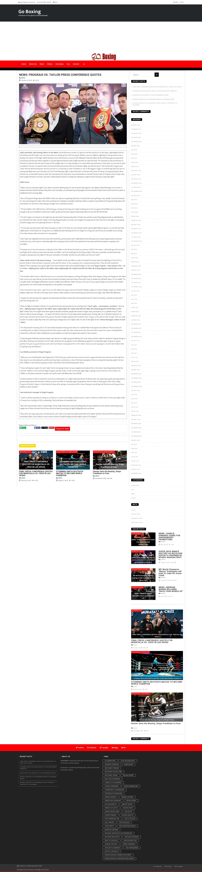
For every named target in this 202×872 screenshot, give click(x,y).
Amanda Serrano (112, 764)
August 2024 (135, 196)
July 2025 (134, 150)
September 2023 (136, 241)
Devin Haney (131, 800)
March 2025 (135, 166)
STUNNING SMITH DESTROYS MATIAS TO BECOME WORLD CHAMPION (69, 473)
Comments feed (136, 518)
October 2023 (136, 237)
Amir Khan (128, 764)
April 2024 (134, 212)
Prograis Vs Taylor (62, 428)
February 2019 (136, 465)
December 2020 (136, 374)
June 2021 (134, 349)
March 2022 (135, 312)
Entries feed (135, 514)
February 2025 (136, 171)
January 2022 (135, 320)
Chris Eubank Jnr (131, 786)
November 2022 (136, 278)
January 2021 (135, 370)
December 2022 (136, 274)
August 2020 (135, 390)
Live (132, 490)
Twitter (169, 866)
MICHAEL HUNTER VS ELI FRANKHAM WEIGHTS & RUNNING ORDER (153, 99)
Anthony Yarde (111, 775)
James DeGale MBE (112, 811)
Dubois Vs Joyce (111, 808)
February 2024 (136, 220)
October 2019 (136, 432)
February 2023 (136, 266)
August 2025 (135, 146)
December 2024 (136, 179)
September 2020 (136, 386)
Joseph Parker (110, 815)
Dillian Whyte (110, 804)
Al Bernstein (110, 761)
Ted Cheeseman (132, 848)
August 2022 (135, 291)
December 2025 (136, 129)
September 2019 (136, 436)
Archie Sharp (128, 775)
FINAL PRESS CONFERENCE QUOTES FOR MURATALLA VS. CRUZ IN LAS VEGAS (36, 473)
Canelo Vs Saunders (113, 782)
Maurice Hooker (111, 829)
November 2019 (136, 428)
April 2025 (134, 162)
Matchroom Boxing (127, 826)
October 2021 (135, 332)
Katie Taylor (130, 818)
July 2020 (134, 395)
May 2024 (134, 208)
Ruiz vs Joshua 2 (111, 840)
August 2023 (135, 245)
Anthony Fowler (112, 768)
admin (23, 78)
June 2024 (134, 204)
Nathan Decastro (112, 837)
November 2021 (136, 328)
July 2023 (134, 249)
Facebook (157, 866)
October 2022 (136, 283)
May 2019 (134, 453)
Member (175, 2)
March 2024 (135, 216)
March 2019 (135, 461)
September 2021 (136, 337)
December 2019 (136, 424)
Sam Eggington (130, 840)
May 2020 (134, 403)
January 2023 (135, 270)
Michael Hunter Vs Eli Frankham (118, 833)
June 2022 (134, 299)
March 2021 (135, 361)
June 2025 (134, 154)
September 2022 (136, 287)
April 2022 (134, 307)
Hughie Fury (128, 808)
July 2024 (134, 200)
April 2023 (134, 258)
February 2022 (136, 316)
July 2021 (134, 345)
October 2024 (136, 187)
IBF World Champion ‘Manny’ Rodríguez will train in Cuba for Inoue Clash (170, 572)
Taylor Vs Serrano (112, 848)
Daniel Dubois (110, 797)
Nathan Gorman (132, 837)
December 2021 (136, 324)
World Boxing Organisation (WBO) (119, 858)
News (133, 494)
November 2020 (136, 378)
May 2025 (134, 158)
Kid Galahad (124, 822)
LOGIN (181, 2)
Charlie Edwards (112, 786)
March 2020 (135, 411)
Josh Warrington (112, 818)
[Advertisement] (101, 37)
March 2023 (135, 262)
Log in (133, 510)
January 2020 (135, 419)
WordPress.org (137, 522)
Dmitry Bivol (127, 804)
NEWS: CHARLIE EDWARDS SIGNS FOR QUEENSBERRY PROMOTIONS (169, 536)
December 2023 (136, 229)
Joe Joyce (128, 811)
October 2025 (136, 137)
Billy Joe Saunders (112, 779)
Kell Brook (109, 822)
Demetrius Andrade (113, 800)
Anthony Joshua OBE (113, 771)
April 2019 (134, 457)
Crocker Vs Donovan (113, 793)
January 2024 (135, 225)
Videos (133, 498)
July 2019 (134, 444)
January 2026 (135, 125)
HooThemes (30, 869)
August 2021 (135, 341)
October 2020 (136, 382)
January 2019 (135, 469)
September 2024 (136, 191)
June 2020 (134, 399)
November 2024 (136, 183)
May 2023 (134, 254)
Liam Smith (109, 826)
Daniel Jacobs (127, 797)
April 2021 (134, 357)
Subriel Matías (111, 844)
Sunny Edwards (128, 844)
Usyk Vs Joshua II (112, 851)
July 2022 (134, 295)
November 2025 (136, 133)
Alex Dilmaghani (128, 761)
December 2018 (136, 473)
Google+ (180, 866)
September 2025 (136, 142)
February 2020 (136, 415)
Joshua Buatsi (127, 815)
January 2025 (135, 175)
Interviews (135, 485)
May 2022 (134, 303)
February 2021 (136, 366)
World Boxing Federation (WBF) (118, 855)
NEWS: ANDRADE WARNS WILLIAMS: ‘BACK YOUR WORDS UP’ (171, 589)
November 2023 (136, 233)
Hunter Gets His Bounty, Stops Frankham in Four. (107, 472)
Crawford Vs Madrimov (114, 790)
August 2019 (135, 440)
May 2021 (134, 353)
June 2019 (134, 449)
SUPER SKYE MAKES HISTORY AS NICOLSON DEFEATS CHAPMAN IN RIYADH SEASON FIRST (170, 554)
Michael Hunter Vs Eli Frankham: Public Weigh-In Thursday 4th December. (155, 104)
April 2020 (134, 407)
